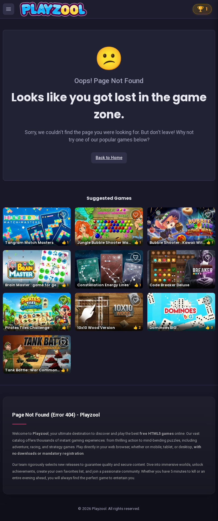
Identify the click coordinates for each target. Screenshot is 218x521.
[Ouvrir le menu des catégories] (8, 9)
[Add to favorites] (63, 215)
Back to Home (109, 157)
